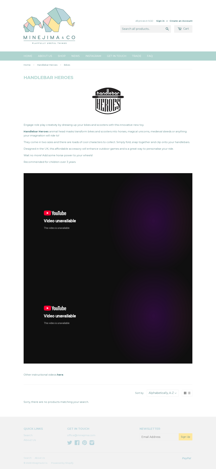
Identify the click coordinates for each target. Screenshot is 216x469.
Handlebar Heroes (47, 64)
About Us (45, 56)
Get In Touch (116, 56)
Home (28, 56)
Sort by (139, 393)
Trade (136, 56)
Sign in (160, 21)
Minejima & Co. (40, 463)
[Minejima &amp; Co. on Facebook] (77, 443)
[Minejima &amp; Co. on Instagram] (91, 443)
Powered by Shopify (62, 463)
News (75, 56)
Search (28, 435)
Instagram (93, 56)
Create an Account (181, 21)
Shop (62, 56)
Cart (186, 28)
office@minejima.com (81, 435)
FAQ (150, 56)
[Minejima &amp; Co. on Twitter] (69, 443)
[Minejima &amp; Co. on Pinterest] (84, 443)
